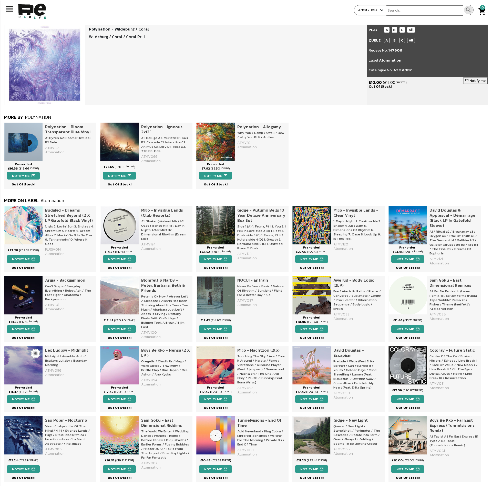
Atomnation (390, 60)
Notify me (475, 80)
